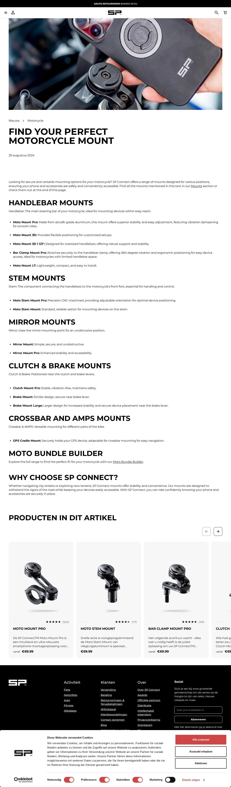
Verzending (108, 689)
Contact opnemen (113, 719)
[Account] (13, 12)
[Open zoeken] (216, 12)
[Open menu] (5, 12)
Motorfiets (70, 695)
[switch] (104, 780)
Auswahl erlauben (200, 751)
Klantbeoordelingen (114, 714)
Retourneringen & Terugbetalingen (112, 702)
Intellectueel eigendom (146, 712)
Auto (67, 700)
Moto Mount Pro (29, 629)
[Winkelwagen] (225, 12)
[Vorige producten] (206, 531)
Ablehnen (201, 763)
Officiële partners (149, 700)
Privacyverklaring (149, 719)
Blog (104, 725)
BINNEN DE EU (115, 3)
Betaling (106, 695)
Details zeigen (191, 779)
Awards (142, 695)
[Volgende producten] (218, 531)
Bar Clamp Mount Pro (169, 629)
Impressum (145, 725)
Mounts (196, 186)
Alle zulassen (200, 739)
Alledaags (70, 710)
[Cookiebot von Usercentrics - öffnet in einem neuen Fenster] (23, 780)
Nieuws (14, 120)
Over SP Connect (149, 689)
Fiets (67, 689)
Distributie (144, 705)
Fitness (68, 705)
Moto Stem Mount (98, 629)
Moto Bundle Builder (128, 462)
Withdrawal (108, 709)
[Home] (115, 13)
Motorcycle (35, 120)
